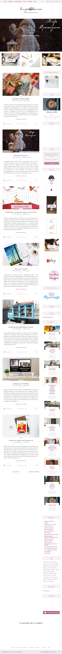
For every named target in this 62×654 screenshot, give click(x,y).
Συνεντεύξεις (10, 1)
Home (5, 1)
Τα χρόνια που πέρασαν (52, 573)
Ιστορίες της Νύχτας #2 (49, 527)
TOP (59, 651)
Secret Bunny (55, 579)
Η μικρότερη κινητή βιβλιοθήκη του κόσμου (21, 327)
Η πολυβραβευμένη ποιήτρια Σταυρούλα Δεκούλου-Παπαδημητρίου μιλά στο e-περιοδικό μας (52, 389)
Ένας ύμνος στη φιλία (20, 269)
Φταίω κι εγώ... (52, 333)
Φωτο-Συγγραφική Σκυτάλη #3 (50, 546)
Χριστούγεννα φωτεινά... (21, 155)
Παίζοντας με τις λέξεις (49, 538)
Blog (35, 1)
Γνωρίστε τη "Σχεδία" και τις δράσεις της (21, 440)
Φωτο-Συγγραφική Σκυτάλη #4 (50, 548)
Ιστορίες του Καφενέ (48, 529)
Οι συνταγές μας (55, 565)
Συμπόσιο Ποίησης (48, 542)
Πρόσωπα (21, 380)
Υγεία (44, 575)
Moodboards (49, 579)
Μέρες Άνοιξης (47, 532)
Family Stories (47, 553)
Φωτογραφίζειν (47, 551)
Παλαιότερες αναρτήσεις (34, 471)
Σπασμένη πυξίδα (51, 112)
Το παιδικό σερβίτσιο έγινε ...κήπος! (52, 351)
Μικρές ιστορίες (46, 565)
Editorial (45, 579)
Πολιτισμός (30, 1)
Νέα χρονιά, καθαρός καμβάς (21, 98)
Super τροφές (51, 581)
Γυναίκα (24, 1)
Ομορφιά (45, 567)
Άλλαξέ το (46, 522)
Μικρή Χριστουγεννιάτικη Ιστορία (51, 534)
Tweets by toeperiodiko (48, 317)
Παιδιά (49, 567)
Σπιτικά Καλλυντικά (51, 571)
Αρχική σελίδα (16, 471)
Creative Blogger (46, 577)
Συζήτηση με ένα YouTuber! (21, 383)
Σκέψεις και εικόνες (48, 540)
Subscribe (51, 163)
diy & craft (52, 577)
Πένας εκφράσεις (53, 567)
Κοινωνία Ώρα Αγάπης (49, 531)
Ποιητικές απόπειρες (47, 569)
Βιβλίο (21, 265)
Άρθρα (21, 95)
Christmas (31, 31)
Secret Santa (46, 581)
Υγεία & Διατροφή (18, 1)
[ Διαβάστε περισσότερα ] (21, 119)
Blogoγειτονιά (49, 575)
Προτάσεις (45, 571)
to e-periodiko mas (9, 123)
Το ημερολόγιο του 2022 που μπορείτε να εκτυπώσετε (31, 35)
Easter (56, 577)
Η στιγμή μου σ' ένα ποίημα (50, 524)
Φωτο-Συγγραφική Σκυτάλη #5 (50, 550)
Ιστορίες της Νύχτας (48, 526)
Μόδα (50, 565)
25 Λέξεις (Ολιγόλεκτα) (49, 521)
